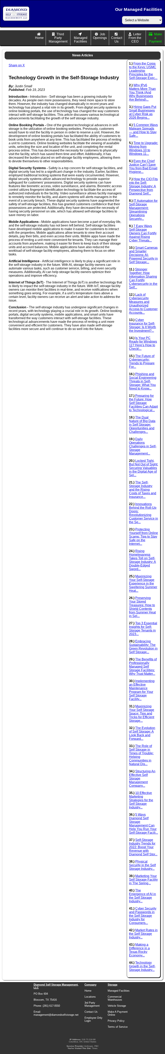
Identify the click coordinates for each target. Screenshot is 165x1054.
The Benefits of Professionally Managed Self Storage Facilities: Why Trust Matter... (143, 666)
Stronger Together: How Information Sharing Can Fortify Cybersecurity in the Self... (143, 278)
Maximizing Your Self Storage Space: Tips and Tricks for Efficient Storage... (141, 713)
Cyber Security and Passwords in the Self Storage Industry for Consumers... (142, 916)
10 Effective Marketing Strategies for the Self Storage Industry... (141, 800)
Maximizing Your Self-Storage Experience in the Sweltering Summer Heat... (143, 583)
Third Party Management (58, 37)
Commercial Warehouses (115, 998)
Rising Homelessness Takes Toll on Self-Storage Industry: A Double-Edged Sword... (142, 560)
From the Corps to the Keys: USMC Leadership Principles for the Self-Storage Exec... (143, 71)
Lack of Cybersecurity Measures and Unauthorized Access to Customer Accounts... (143, 303)
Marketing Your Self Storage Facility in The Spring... (143, 879)
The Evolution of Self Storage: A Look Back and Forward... (142, 733)
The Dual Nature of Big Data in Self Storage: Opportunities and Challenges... (142, 425)
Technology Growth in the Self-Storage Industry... (142, 966)
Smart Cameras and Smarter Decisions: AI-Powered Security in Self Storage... (143, 255)
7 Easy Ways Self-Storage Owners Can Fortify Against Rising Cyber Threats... (143, 233)
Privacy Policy (116, 1020)
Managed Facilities (80, 39)
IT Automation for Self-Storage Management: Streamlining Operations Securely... (143, 209)
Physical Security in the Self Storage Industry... (142, 865)
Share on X (17, 65)
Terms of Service (118, 1026)
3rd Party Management (92, 1004)
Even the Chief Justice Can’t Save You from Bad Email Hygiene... (143, 166)
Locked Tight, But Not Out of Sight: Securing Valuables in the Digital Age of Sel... (143, 468)
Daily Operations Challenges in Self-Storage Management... (142, 446)
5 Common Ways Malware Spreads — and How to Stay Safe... (143, 130)
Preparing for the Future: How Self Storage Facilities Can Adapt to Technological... (143, 403)
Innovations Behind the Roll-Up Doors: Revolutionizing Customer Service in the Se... (143, 513)
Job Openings (100, 36)
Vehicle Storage (117, 1005)
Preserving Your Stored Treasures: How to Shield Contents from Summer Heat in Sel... (142, 607)
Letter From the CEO (135, 37)
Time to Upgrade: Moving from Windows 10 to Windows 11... (143, 148)
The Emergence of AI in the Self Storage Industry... (142, 896)
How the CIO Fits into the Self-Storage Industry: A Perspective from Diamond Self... (143, 186)
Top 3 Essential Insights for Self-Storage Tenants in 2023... (143, 628)
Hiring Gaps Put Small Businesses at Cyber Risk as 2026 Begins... (142, 112)
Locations (90, 996)
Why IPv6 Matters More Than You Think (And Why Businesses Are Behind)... (142, 92)
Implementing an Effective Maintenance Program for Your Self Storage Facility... (142, 690)
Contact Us (116, 39)
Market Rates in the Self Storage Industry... (143, 933)
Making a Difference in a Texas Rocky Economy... (139, 950)
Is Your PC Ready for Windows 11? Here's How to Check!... (143, 343)
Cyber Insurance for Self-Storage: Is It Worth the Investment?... (142, 325)
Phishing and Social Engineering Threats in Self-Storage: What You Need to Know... (142, 381)
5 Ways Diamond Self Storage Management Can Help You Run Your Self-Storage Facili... (143, 823)
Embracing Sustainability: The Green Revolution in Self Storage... (143, 647)
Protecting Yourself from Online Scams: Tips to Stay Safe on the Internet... (143, 536)
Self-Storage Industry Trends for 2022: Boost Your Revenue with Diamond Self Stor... (143, 847)
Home (39, 38)
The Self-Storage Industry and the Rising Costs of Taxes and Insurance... (142, 490)
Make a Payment (155, 37)
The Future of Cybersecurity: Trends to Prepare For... (142, 361)
